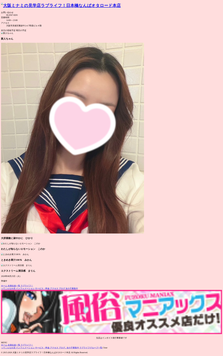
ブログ (62, 288)
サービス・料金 (42, 288)
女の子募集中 (72, 288)
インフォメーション (25, 288)
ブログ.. (63, 348)
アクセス (54, 288)
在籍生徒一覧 (14, 286)
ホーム (4, 286)
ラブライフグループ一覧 (91, 348)
